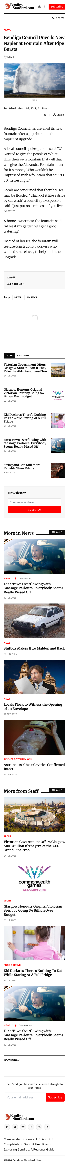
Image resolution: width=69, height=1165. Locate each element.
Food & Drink (12, 965)
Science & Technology (18, 759)
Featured (23, 355)
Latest (9, 355)
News (7, 30)
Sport (7, 836)
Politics (31, 297)
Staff (10, 56)
